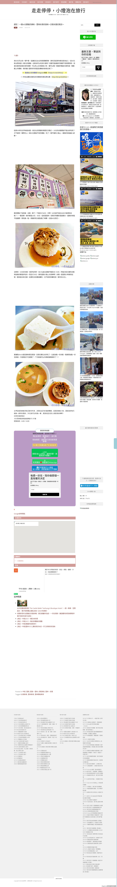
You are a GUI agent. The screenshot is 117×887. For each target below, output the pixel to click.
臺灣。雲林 (34, 691)
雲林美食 (31, 694)
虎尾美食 (42, 691)
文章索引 (17, 557)
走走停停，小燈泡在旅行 (58, 10)
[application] (91, 156)
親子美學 (56, 2)
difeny (21, 27)
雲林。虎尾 (49, 691)
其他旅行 (48, 2)
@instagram (59, 878)
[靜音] (96, 156)
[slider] (100, 156)
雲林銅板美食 (39, 694)
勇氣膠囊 (64, 2)
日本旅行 (24, 2)
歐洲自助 (16, 2)
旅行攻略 (40, 2)
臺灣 (27, 691)
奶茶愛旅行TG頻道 (90, 486)
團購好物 (78, 2)
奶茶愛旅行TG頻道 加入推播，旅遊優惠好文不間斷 (45, 468)
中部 (15, 27)
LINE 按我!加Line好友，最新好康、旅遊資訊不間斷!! (44, 453)
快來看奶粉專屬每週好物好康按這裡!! (45, 445)
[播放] (82, 156)
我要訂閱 (45, 494)
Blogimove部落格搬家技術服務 (109, 886)
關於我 (71, 2)
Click (115, 443)
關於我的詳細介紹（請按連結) (90, 112)
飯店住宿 (32, 2)
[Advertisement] (45, 42)
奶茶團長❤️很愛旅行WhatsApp (45, 462)
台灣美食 (24, 694)
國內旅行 (86, 2)
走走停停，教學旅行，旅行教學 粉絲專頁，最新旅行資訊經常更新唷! (45, 438)
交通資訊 (20, 561)
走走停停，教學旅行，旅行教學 (92, 117)
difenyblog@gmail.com (89, 115)
